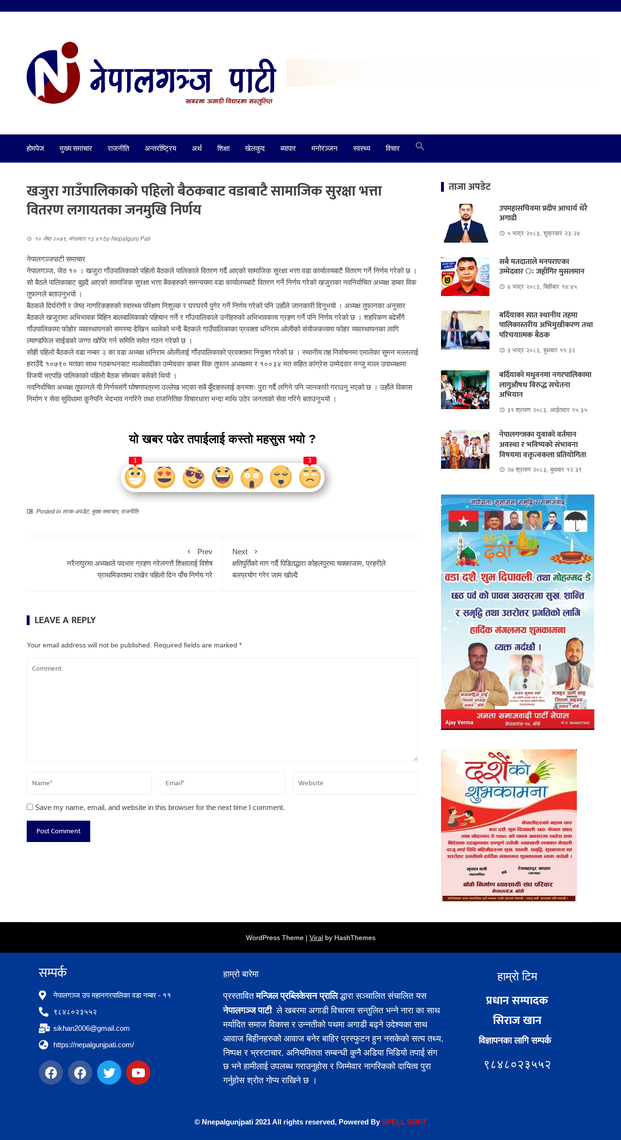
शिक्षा (223, 148)
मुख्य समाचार (76, 148)
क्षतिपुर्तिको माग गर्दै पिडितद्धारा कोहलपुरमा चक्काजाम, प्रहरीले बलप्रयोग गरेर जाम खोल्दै (309, 563)
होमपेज (35, 148)
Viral (316, 938)
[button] (420, 148)
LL (400, 1122)
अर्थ (197, 148)
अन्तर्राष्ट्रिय (160, 148)
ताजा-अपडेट (76, 511)
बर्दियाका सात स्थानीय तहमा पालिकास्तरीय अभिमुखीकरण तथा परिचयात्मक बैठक (546, 325)
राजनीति (118, 148)
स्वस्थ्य (361, 148)
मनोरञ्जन (324, 148)
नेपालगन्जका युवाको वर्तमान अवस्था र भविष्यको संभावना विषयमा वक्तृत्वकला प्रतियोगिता (543, 445)
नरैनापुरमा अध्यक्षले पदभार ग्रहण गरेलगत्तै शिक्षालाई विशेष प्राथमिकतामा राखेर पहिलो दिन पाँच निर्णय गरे (139, 563)
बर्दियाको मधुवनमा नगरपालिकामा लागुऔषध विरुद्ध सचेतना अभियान (545, 385)
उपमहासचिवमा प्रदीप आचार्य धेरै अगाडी (543, 213)
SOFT (415, 1122)
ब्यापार (288, 148)
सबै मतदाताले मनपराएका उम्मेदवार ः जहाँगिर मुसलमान (542, 267)
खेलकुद (255, 148)
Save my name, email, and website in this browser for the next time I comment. (160, 807)
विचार (393, 148)
